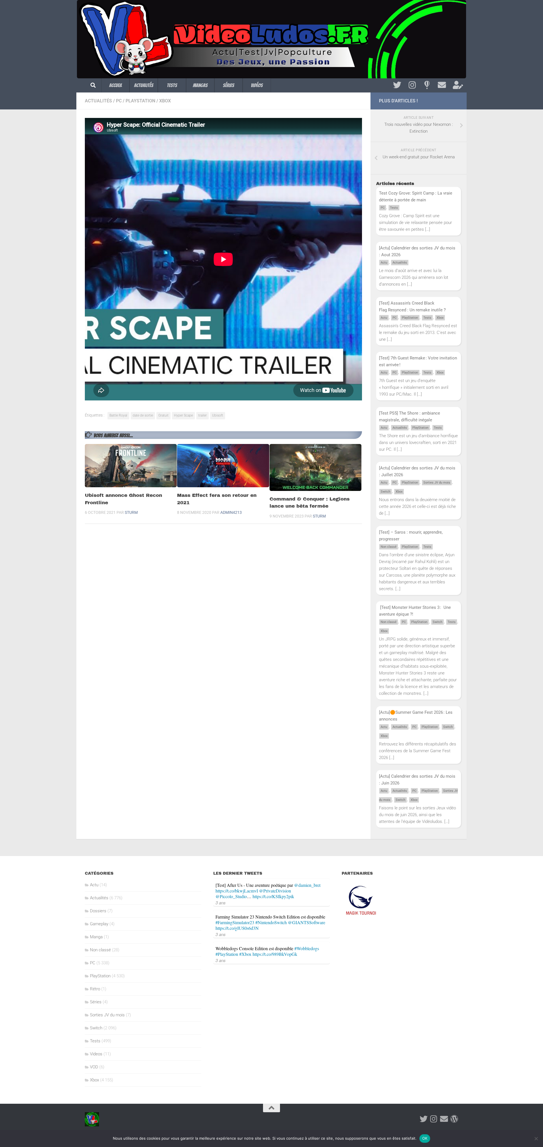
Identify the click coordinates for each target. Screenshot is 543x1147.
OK (425, 1138)
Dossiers (98, 910)
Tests (172, 85)
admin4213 (231, 512)
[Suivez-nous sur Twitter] (397, 85)
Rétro (95, 988)
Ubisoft (217, 415)
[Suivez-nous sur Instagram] (412, 85)
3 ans (221, 902)
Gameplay (99, 923)
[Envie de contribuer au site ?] (457, 85)
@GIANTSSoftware (306, 922)
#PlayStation (227, 954)
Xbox (165, 101)
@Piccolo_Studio (231, 896)
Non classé (389, 547)
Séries (228, 85)
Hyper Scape (183, 415)
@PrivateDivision (275, 891)
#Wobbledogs (306, 948)
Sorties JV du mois (436, 482)
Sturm (131, 512)
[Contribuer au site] (454, 1119)
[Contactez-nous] (442, 85)
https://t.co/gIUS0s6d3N (237, 928)
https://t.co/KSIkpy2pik (273, 896)
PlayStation (140, 101)
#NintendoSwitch (271, 922)
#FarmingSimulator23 (235, 922)
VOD (94, 1067)
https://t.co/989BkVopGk (275, 954)
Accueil (115, 85)
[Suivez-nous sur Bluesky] (427, 85)
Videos (96, 1054)
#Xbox (245, 954)
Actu (384, 262)
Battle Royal (118, 415)
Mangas (200, 85)
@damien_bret (307, 885)
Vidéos (257, 85)
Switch (385, 491)
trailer (202, 415)
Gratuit (163, 415)
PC (119, 101)
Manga (96, 936)
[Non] (536, 1138)
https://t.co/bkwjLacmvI (237, 891)
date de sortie (143, 415)
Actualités (143, 85)
